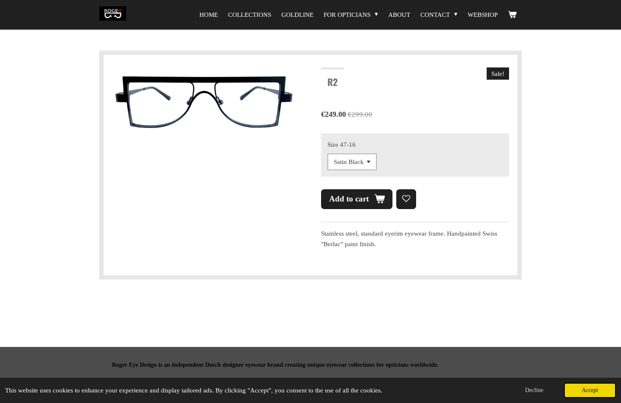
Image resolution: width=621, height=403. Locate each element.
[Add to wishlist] (406, 199)
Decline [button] (534, 390)
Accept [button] (590, 390)
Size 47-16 (341, 144)
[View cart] (512, 15)
